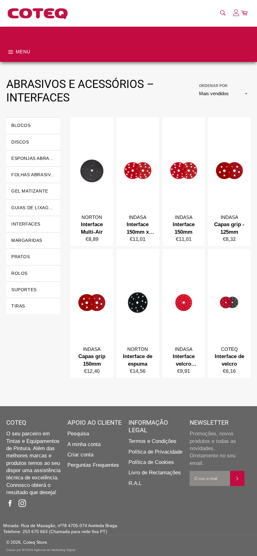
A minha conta (84, 444)
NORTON (91, 217)
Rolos (19, 273)
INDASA (137, 217)
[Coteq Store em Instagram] (23, 503)
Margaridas (26, 240)
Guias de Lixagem (33, 207)
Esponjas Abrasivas (35, 158)
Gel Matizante (29, 191)
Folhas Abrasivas (34, 174)
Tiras (18, 305)
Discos (20, 141)
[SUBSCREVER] (237, 478)
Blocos (21, 125)
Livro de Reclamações (154, 473)
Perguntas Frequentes (93, 465)
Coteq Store (35, 542)
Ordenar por (213, 86)
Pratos (20, 256)
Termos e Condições (152, 441)
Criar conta (80, 455)
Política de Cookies (151, 462)
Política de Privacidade (155, 452)
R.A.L (135, 483)
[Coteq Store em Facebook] (11, 503)
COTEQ (229, 349)
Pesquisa (78, 434)
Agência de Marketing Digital (54, 550)
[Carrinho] (244, 13)
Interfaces (25, 223)
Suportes (24, 289)
